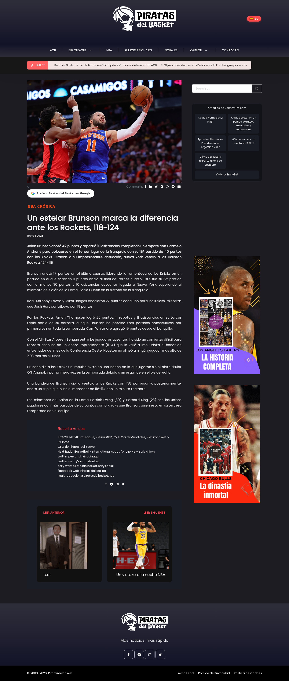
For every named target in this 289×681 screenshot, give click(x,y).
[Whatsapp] (167, 186)
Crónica (46, 206)
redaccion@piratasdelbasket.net (90, 476)
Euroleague (78, 50)
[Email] (179, 186)
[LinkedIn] (150, 186)
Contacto (230, 50)
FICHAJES (171, 50)
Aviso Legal (186, 673)
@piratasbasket (87, 461)
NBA (109, 50)
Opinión (196, 50)
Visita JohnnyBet (227, 174)
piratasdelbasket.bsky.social (93, 466)
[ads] (227, 315)
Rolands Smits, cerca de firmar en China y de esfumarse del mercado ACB (85, 65)
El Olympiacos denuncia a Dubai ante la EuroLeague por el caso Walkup (189, 65)
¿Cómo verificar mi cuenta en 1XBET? (243, 141)
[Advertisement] (227, 214)
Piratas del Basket (93, 471)
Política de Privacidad (214, 673)
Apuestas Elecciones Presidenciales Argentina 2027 (210, 143)
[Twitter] (156, 186)
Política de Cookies (248, 673)
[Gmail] (162, 186)
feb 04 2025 (35, 236)
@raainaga (91, 456)
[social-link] (128, 654)
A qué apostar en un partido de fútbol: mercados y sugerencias (243, 123)
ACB (53, 50)
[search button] (257, 89)
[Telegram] (173, 186)
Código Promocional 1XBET (210, 119)
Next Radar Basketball (73, 451)
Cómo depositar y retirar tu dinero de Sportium (210, 160)
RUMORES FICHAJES (138, 50)
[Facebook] (145, 186)
